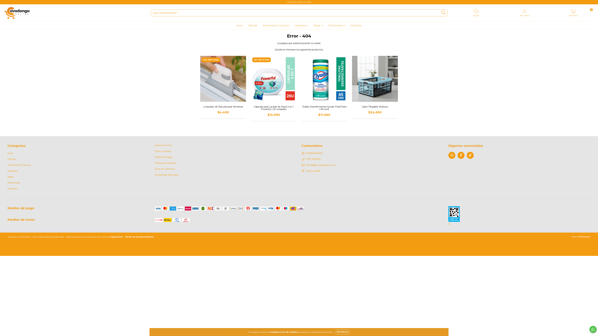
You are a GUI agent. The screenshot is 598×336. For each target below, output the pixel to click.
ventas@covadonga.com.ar (321, 165)
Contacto (356, 25)
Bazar (317, 25)
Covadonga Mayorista (166, 174)
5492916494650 (314, 153)
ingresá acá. (116, 237)
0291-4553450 (313, 159)
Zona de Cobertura (164, 169)
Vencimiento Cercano (276, 25)
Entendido (343, 332)
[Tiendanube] (581, 237)
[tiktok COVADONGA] (14, 2)
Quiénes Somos (163, 145)
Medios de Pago (163, 157)
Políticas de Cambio (165, 163)
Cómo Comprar (162, 151)
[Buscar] (443, 12)
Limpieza (300, 25)
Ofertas (252, 25)
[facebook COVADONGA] (9, 2)
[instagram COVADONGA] (4, 2)
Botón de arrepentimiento (140, 237)
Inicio (239, 25)
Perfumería (336, 25)
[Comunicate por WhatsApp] (592, 329)
